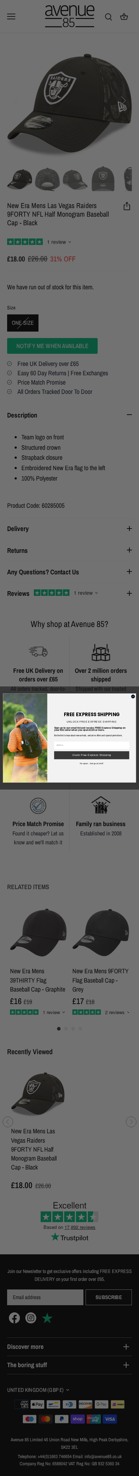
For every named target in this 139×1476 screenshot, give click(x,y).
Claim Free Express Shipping (91, 755)
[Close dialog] (133, 696)
